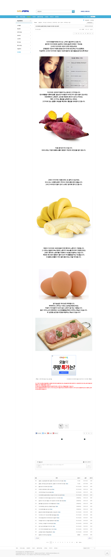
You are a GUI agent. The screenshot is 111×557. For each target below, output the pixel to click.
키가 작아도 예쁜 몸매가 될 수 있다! (46, 529)
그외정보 (46, 16)
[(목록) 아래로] (85, 33)
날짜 (85, 477)
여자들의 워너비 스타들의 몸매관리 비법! (48, 520)
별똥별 (78, 534)
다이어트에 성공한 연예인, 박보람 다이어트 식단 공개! (47, 26)
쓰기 (91, 538)
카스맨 (78, 480)
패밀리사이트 (86, 548)
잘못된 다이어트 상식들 (44, 534)
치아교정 (44, 22)
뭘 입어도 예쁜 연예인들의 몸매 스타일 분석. (48, 512)
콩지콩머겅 (79, 497)
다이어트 (19, 52)
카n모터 (34, 16)
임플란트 (40, 22)
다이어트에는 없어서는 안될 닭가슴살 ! (47, 506)
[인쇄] (90, 33)
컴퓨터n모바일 (40, 16)
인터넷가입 (49, 22)
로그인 (85, 16)
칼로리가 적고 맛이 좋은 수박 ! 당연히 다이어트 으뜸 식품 (51, 500)
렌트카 (62, 22)
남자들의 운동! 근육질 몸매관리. (46, 532)
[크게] (79, 33)
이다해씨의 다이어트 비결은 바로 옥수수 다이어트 (50, 497)
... (74, 542)
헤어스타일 (19, 45)
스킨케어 (19, 38)
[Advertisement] (55, 3)
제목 (57, 477)
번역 (59, 22)
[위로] (83, 33)
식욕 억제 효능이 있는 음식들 (45, 492)
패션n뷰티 (29, 16)
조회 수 (91, 477)
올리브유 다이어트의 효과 (44, 486)
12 (76, 542)
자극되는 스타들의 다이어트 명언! (46, 523)
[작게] (81, 33)
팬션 (69, 22)
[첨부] (92, 33)
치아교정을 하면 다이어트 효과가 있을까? (48, 517)
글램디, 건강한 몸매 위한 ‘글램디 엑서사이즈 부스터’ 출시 (51, 480)
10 (72, 542)
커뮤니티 (51, 16)
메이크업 (19, 42)
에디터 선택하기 (87, 461)
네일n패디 (19, 48)
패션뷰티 (19, 28)
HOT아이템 (19, 32)
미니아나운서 (38, 29)
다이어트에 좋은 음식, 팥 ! (44, 509)
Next (80, 542)
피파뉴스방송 (22, 16)
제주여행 (66, 22)
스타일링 (19, 25)
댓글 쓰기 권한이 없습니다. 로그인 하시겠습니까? (53, 464)
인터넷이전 (54, 22)
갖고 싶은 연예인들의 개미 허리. (46, 526)
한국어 (92, 16)
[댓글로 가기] (88, 33)
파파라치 (19, 35)
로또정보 (57, 16)
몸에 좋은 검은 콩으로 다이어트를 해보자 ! (48, 503)
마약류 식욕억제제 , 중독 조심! (45, 489)
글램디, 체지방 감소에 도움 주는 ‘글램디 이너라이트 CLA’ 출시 (52, 483)
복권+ (17, 16)
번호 (36, 477)
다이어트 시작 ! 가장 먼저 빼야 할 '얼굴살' (48, 515)
